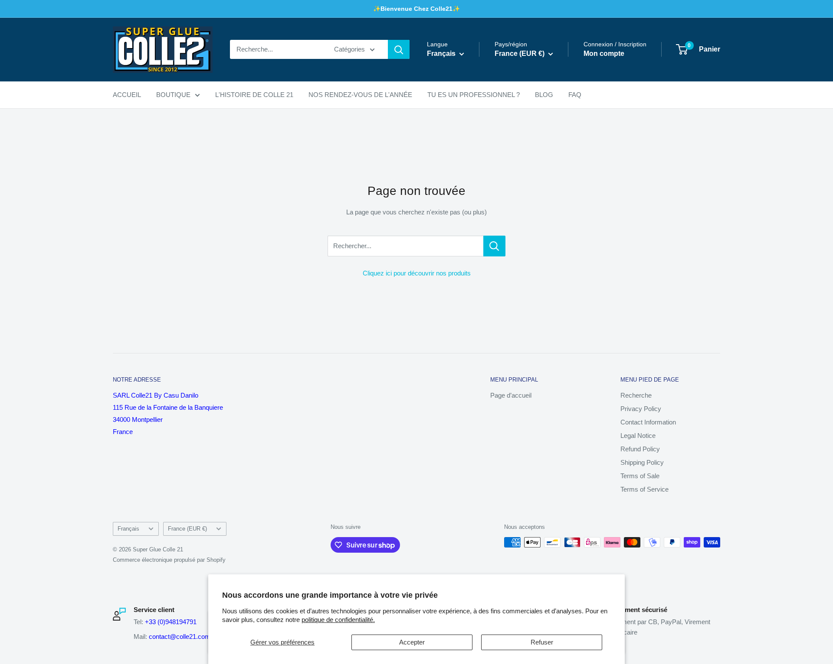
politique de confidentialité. (338, 619)
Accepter (412, 642)
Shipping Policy (642, 462)
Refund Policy (640, 449)
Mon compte (604, 54)
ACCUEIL (127, 94)
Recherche (636, 395)
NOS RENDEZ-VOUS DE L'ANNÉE (360, 94)
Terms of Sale (639, 475)
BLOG (544, 94)
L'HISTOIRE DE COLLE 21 (254, 94)
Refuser (542, 642)
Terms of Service (644, 489)
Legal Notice (638, 435)
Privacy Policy (640, 408)
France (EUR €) (187, 528)
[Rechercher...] (494, 246)
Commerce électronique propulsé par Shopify (169, 560)
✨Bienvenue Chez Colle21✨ (416, 8)
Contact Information (648, 422)
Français (128, 528)
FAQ (574, 94)
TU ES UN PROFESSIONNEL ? (473, 94)
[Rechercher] (399, 49)
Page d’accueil (510, 395)
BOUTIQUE (173, 94)
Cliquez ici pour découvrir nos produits (417, 273)
